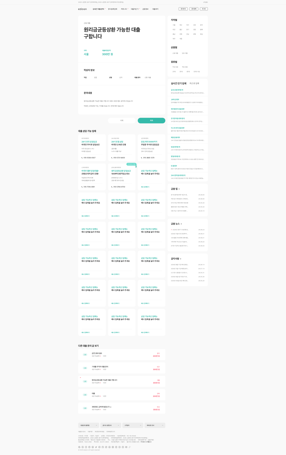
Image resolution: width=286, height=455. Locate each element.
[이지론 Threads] (119, 447)
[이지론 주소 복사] (129, 447)
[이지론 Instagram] (83, 447)
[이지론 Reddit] (89, 447)
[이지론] (82, 9)
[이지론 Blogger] (79, 447)
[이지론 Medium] (86, 447)
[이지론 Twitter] (96, 447)
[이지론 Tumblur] (99, 447)
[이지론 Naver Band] (106, 447)
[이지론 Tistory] (109, 447)
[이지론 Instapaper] (113, 447)
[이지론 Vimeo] (123, 447)
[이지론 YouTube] (126, 447)
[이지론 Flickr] (116, 447)
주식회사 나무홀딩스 (146, 442)
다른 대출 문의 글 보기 (88, 346)
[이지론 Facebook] (103, 447)
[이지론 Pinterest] (93, 447)
